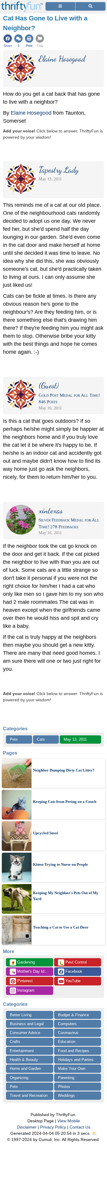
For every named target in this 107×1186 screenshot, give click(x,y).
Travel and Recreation (29, 1095)
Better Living (21, 1015)
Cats (41, 739)
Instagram (25, 990)
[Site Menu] (60, 6)
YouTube (72, 981)
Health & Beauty (24, 1059)
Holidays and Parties (76, 1059)
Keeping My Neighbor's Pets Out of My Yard (65, 896)
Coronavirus (68, 1032)
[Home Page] (22, 3)
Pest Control (73, 962)
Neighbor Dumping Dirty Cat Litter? (64, 770)
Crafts (15, 1041)
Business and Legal (27, 1024)
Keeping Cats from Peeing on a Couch (64, 801)
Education (66, 1041)
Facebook (73, 971)
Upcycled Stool (45, 833)
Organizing (19, 1077)
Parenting (66, 1077)
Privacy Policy (53, 1127)
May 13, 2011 (75, 739)
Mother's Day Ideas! (31, 971)
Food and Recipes (73, 1051)
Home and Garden (25, 1068)
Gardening (23, 962)
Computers (67, 1024)
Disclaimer (27, 1127)
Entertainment (22, 1051)
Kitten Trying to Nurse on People (60, 864)
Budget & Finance (73, 1015)
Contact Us (80, 1127)
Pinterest (24, 981)
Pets (14, 739)
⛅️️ (94, 1133)
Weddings (66, 1095)
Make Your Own (71, 1068)
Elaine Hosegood (31, 113)
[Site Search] (90, 6)
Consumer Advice (25, 1032)
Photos (64, 1086)
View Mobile (68, 1120)
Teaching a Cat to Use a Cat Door (61, 927)
